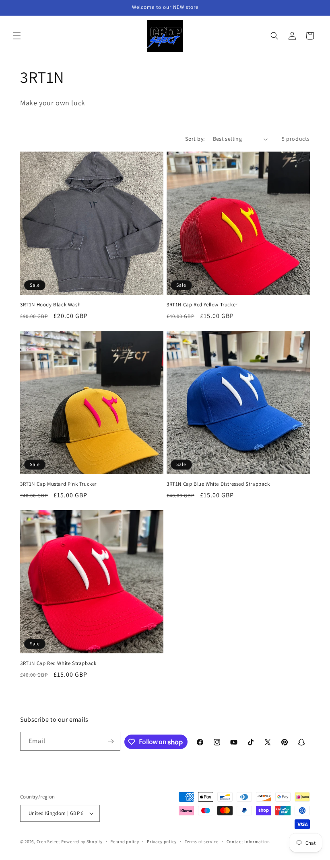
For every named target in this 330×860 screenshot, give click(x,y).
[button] (17, 36)
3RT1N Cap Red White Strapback (58, 663)
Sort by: (194, 138)
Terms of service (202, 841)
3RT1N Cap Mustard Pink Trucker (58, 484)
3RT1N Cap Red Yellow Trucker (202, 305)
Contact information (248, 841)
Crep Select (48, 841)
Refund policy (124, 841)
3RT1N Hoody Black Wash (50, 305)
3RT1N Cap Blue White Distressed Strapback (218, 484)
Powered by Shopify (82, 841)
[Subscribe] (111, 741)
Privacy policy (162, 841)
